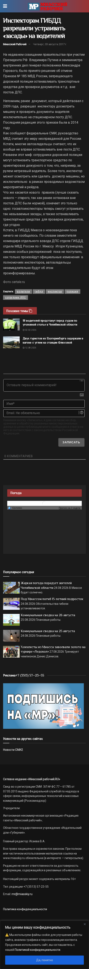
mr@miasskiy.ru (21, 894)
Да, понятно (44, 960)
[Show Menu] (5, 6)
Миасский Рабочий (14, 44)
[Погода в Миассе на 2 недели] (70, 508)
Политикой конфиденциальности (37, 949)
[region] (44, 945)
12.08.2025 (30, 348)
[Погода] (15, 507)
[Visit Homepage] (47, 6)
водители (23, 291)
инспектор (55, 291)
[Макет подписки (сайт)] (43, 705)
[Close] (84, 924)
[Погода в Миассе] (44, 503)
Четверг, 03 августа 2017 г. (50, 44)
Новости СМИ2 (13, 749)
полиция (72, 291)
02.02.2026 (30, 330)
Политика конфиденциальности (25, 909)
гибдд (39, 291)
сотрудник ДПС (15, 297)
